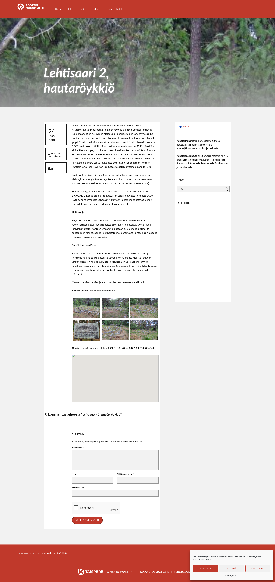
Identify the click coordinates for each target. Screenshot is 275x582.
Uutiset (83, 9)
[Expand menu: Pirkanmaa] (102, 9)
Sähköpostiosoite (125, 474)
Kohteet (96, 9)
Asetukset (257, 568)
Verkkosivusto (78, 488)
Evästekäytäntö (230, 576)
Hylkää (231, 568)
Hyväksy (205, 568)
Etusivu (58, 9)
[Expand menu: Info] (74, 9)
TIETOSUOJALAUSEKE (185, 572)
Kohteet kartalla (115, 9)
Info (70, 9)
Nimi (75, 474)
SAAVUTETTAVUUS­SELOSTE (154, 572)
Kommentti (78, 448)
